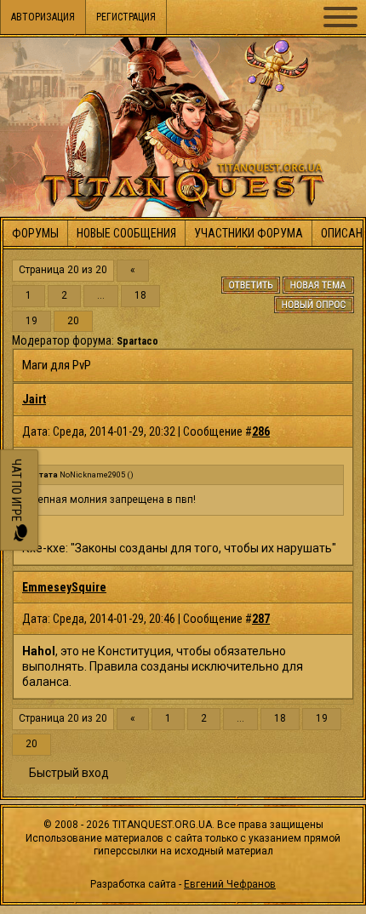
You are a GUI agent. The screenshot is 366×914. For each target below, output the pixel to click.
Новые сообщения (126, 233)
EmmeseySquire (64, 587)
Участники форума (248, 233)
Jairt (34, 399)
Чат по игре (16, 491)
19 (31, 321)
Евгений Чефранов (230, 884)
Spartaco (137, 341)
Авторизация (43, 17)
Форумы (35, 233)
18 (140, 295)
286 (261, 431)
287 (261, 619)
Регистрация (126, 17)
